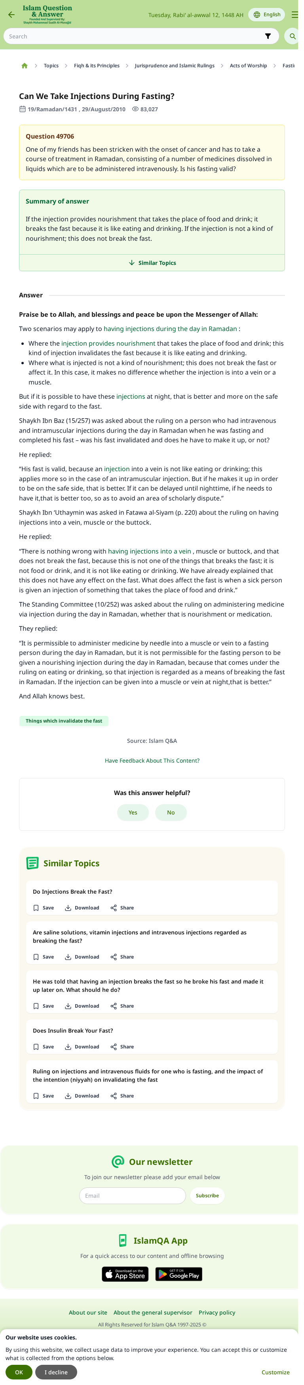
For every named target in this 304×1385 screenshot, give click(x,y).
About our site (88, 1312)
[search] (292, 36)
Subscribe (207, 1195)
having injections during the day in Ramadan (170, 328)
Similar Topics (157, 262)
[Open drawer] (295, 14)
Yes (133, 812)
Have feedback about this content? (152, 760)
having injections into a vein (149, 551)
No (171, 812)
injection (117, 468)
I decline (56, 1372)
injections (130, 396)
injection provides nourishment (108, 343)
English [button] (272, 14)
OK (19, 1372)
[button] (43, 907)
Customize (276, 1372)
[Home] (24, 65)
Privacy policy (217, 1312)
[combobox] (135, 36)
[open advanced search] (268, 36)
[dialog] (149, 1357)
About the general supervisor (153, 1312)
